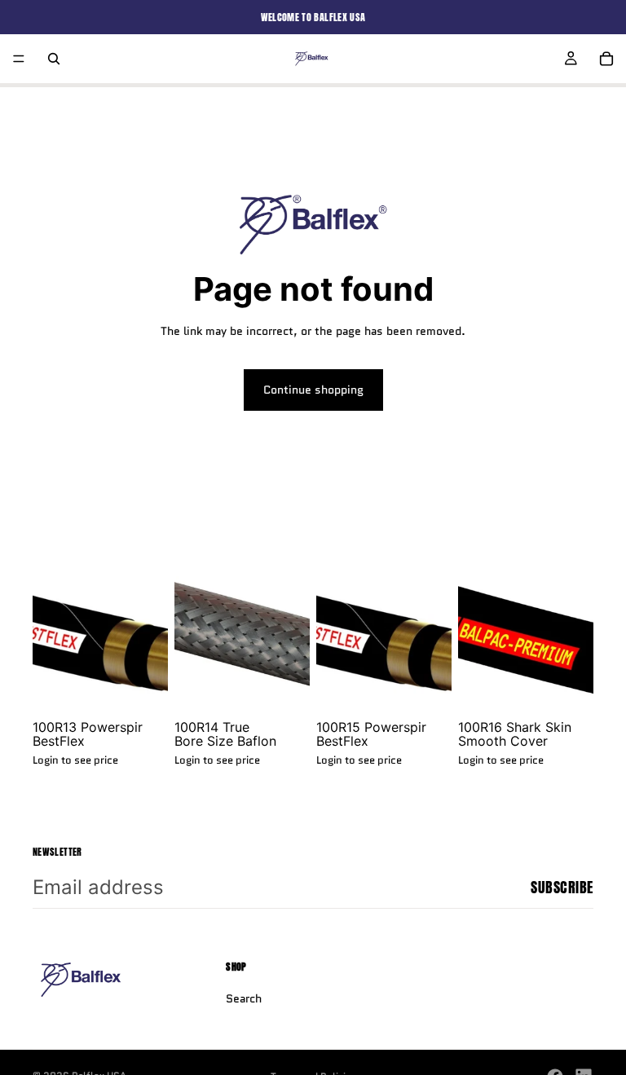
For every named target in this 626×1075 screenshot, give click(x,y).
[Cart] (606, 59)
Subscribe (562, 887)
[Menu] (18, 58)
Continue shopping (313, 389)
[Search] (54, 59)
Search (244, 998)
